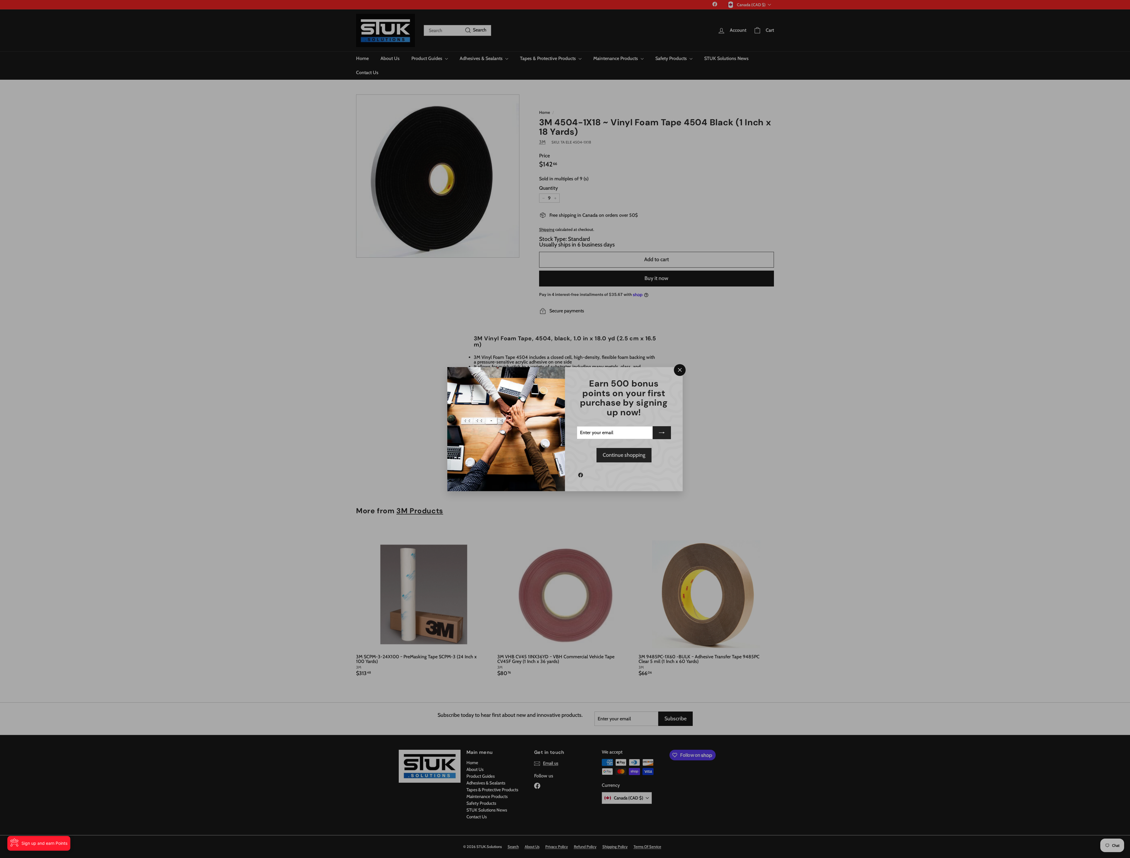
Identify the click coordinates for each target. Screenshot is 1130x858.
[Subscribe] (662, 432)
